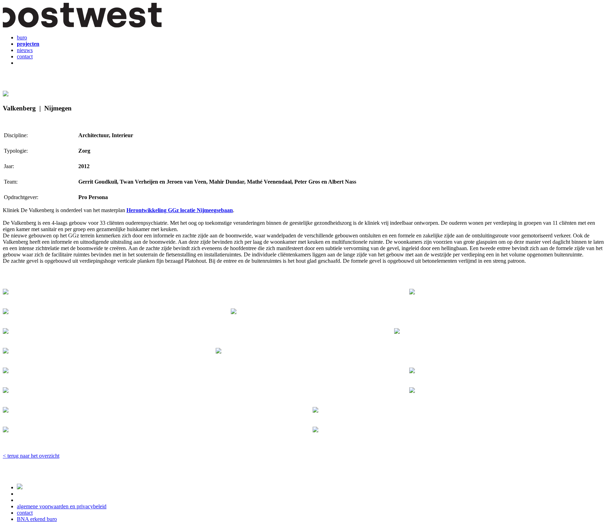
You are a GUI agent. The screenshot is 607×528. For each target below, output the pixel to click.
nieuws (25, 50)
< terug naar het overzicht (31, 456)
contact (25, 56)
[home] (82, 25)
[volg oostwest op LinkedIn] (19, 487)
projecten (28, 44)
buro (22, 37)
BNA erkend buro (37, 519)
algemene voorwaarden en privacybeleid (61, 506)
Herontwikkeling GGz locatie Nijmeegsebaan (179, 210)
